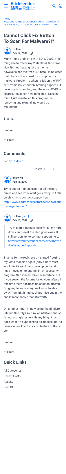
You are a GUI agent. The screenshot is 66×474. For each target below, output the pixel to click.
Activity (8, 381)
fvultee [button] (16, 49)
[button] (7, 51)
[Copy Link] (32, 53)
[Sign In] (60, 6)
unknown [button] (17, 177)
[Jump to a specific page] (59, 169)
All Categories (12, 370)
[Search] (54, 6)
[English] (23, 5)
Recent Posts (12, 376)
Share (9, 140)
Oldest (18, 161)
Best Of (8, 387)
